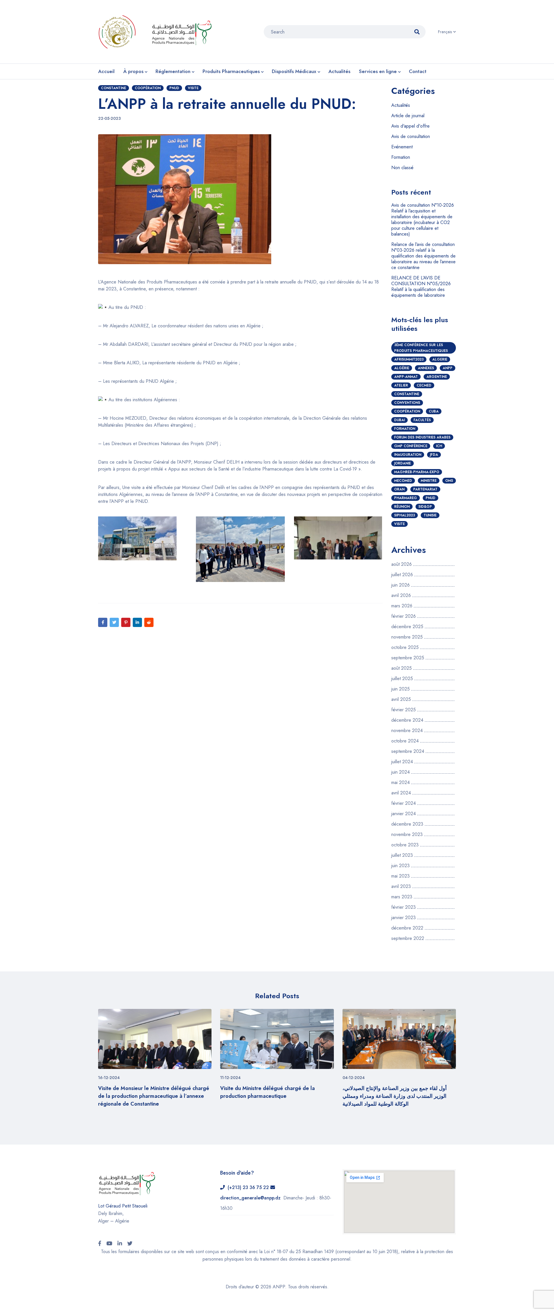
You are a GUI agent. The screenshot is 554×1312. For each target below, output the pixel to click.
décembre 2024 (407, 720)
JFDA (434, 454)
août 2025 (401, 668)
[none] (447, 31)
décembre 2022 (407, 928)
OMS (449, 480)
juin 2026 (400, 585)
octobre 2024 (405, 741)
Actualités (400, 105)
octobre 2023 (405, 845)
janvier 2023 (403, 918)
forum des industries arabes (422, 437)
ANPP (447, 368)
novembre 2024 (407, 731)
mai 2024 (400, 782)
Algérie (401, 368)
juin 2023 (400, 866)
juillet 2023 (402, 855)
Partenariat (425, 489)
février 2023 (403, 907)
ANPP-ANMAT (406, 376)
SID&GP (425, 506)
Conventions (407, 402)
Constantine (113, 88)
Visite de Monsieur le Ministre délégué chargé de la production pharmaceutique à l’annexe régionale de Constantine (153, 1096)
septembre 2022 (407, 938)
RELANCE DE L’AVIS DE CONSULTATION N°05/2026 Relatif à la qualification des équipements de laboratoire (421, 286)
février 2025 (403, 710)
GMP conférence (410, 446)
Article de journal (407, 115)
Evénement (402, 146)
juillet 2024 (402, 762)
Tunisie (430, 515)
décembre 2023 (407, 824)
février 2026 (403, 616)
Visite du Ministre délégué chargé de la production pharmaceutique (267, 1092)
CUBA (434, 411)
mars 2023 (401, 897)
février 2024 (403, 803)
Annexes (426, 368)
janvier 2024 (403, 814)
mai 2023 (400, 876)
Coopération (148, 88)
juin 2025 (400, 689)
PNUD (174, 88)
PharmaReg (405, 498)
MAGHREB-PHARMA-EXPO (416, 472)
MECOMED (403, 480)
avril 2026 (401, 595)
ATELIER (401, 385)
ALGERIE (439, 359)
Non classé (402, 167)
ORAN (399, 489)
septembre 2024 (407, 751)
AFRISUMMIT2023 (409, 359)
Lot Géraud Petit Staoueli (122, 1206)
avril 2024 (401, 793)
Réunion (402, 506)
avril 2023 (401, 886)
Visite (193, 88)
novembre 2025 (407, 637)
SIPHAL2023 (404, 515)
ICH (439, 446)
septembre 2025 (407, 658)
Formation (400, 157)
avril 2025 (401, 699)
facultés (422, 420)
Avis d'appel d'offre (410, 126)
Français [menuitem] (445, 32)
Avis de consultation (410, 136)
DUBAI (399, 420)
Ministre (429, 480)
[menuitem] (447, 31)
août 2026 (401, 564)
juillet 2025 (402, 679)
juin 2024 (400, 772)
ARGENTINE (436, 376)
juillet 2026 (402, 575)
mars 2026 (401, 606)
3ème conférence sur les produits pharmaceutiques (421, 347)
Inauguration (407, 454)
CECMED (424, 385)
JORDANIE (402, 463)
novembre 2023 (407, 834)
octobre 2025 (405, 647)
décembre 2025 (407, 627)
